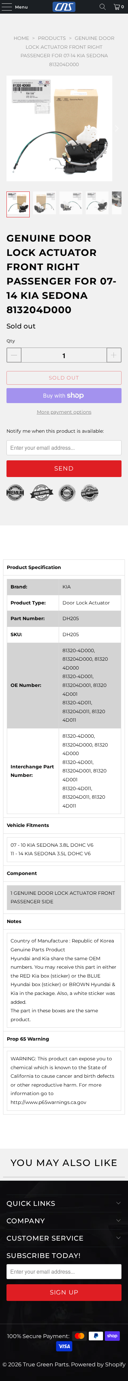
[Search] (102, 7)
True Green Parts (46, 1364)
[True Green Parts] (64, 7)
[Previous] (11, 128)
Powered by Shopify (98, 1364)
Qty (10, 340)
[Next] (116, 128)
